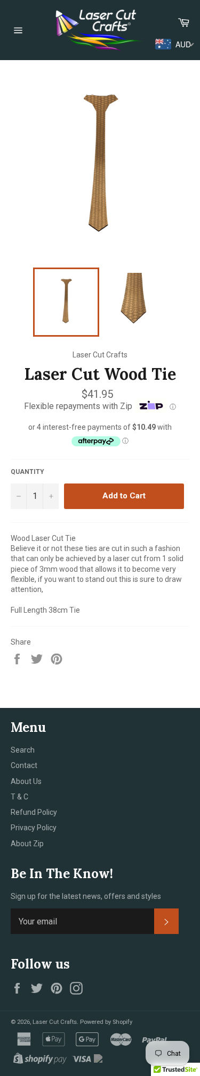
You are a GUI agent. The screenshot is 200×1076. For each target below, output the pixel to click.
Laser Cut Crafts (55, 1022)
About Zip (27, 843)
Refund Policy (34, 812)
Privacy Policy (34, 827)
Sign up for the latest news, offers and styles (86, 896)
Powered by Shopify (106, 1022)
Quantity (27, 472)
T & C (19, 797)
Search (23, 750)
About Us (26, 781)
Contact (24, 765)
